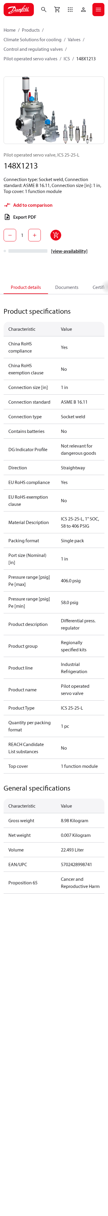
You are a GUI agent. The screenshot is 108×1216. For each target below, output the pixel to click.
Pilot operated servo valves (30, 59)
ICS (67, 59)
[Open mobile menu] (98, 9)
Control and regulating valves (33, 49)
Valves (74, 39)
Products (31, 30)
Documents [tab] (66, 287)
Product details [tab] (26, 287)
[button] (70, 9)
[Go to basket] (57, 9)
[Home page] (19, 9)
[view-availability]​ (69, 251)
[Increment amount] (34, 235)
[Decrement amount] (10, 235)
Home (10, 30)
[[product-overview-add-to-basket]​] (55, 235)
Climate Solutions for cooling (33, 39)
